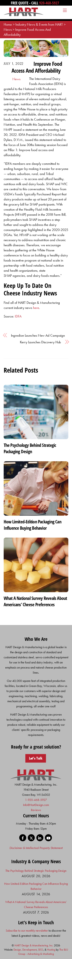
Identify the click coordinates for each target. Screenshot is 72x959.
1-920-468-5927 (36, 800)
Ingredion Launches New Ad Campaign (38, 335)
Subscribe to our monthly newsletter (27, 930)
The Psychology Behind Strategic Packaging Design (30, 448)
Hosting (51, 949)
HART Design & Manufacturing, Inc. (34, 945)
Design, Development (25, 949)
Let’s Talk (35, 758)
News (16, 79)
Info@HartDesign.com (36, 805)
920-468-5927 (49, 2)
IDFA (18, 316)
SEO (40, 949)
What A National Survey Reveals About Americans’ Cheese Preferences (35, 601)
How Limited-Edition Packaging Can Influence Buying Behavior (32, 524)
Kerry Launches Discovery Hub (40, 342)
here (36, 307)
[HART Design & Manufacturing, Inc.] (24, 14)
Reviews (36, 810)
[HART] (36, 779)
